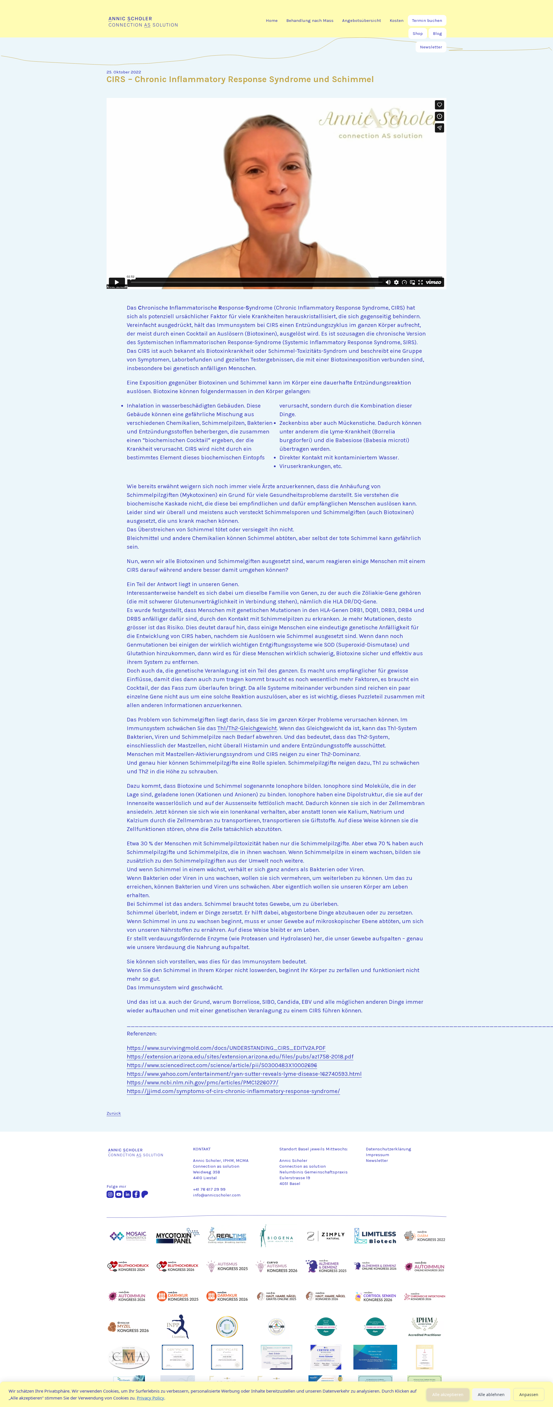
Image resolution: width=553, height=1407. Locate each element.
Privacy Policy (150, 1398)
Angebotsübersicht (361, 20)
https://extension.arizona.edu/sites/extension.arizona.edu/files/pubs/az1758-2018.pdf (240, 1056)
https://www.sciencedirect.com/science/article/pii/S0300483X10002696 (222, 1065)
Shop (418, 33)
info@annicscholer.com (216, 1195)
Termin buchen (427, 20)
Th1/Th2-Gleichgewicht (247, 728)
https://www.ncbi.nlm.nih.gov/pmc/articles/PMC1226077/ (203, 1082)
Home (272, 20)
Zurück (114, 1113)
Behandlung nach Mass (310, 20)
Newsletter (431, 47)
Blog (437, 33)
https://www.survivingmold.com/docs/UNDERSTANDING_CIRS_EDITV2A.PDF (226, 1048)
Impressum (377, 1154)
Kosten (397, 20)
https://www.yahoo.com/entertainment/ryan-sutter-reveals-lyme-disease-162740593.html (244, 1074)
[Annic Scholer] (152, 20)
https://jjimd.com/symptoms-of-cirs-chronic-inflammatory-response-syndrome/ (233, 1091)
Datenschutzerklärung (388, 1149)
